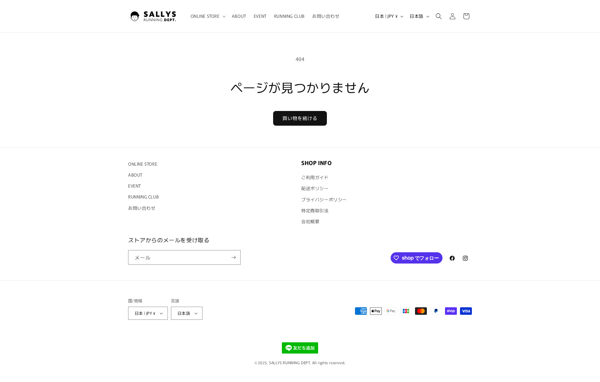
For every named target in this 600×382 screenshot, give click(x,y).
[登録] (233, 257)
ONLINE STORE (142, 164)
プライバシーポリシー (324, 199)
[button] (207, 16)
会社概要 (310, 221)
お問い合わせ (142, 208)
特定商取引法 (315, 210)
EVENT (134, 186)
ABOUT (135, 175)
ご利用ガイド (315, 177)
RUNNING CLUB (143, 197)
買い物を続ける (300, 118)
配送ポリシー (315, 188)
